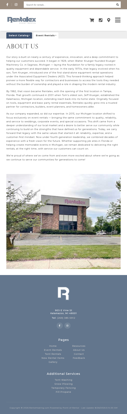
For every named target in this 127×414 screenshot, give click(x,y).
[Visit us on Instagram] (16, 4)
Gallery (53, 362)
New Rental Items (53, 358)
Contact (79, 354)
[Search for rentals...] (117, 5)
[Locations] (108, 20)
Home (53, 346)
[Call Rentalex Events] (101, 20)
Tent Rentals (53, 354)
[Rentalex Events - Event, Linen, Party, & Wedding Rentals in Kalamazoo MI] (21, 23)
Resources (78, 346)
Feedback (79, 358)
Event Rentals (53, 350)
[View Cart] (92, 20)
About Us (79, 350)
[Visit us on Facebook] (7, 4)
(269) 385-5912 (66, 318)
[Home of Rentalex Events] (63, 305)
